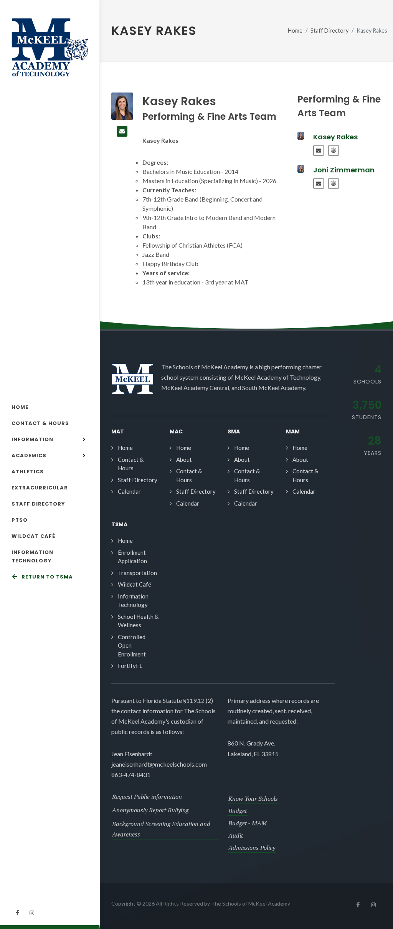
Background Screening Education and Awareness (161, 829)
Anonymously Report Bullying (150, 810)
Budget (237, 811)
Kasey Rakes (335, 137)
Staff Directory (329, 30)
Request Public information (147, 796)
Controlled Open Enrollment (132, 645)
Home (295, 30)
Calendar (129, 491)
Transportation (137, 572)
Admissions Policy (251, 847)
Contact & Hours (131, 464)
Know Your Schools (253, 798)
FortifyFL (130, 665)
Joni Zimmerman (344, 170)
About (184, 459)
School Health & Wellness (138, 621)
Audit (235, 835)
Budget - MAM (247, 823)
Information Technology (133, 600)
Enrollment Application (132, 557)
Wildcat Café (134, 584)
